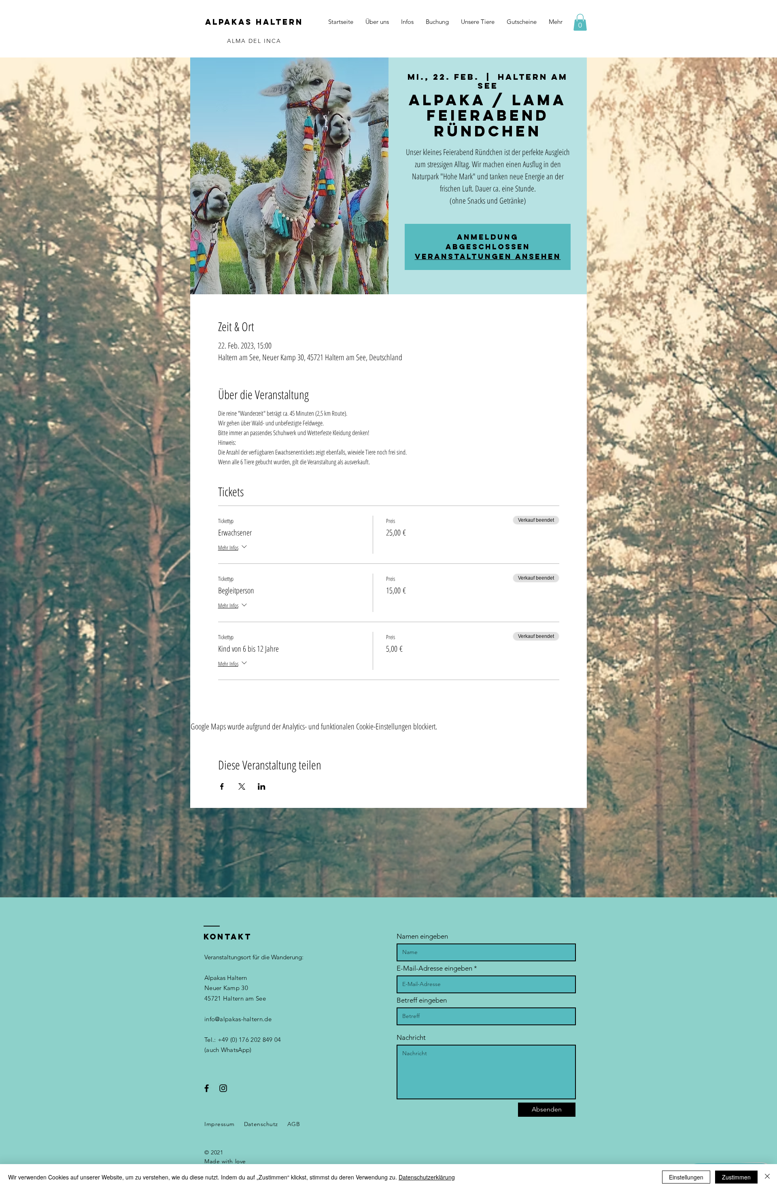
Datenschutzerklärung (427, 1177)
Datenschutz (261, 1124)
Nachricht (411, 1037)
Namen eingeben (422, 936)
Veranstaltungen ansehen (488, 256)
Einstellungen (686, 1177)
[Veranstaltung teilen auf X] (242, 786)
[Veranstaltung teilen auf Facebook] (222, 786)
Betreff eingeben (422, 1000)
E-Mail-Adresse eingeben (434, 968)
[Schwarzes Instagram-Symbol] (223, 1088)
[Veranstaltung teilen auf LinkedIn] (261, 786)
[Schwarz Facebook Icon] (207, 1088)
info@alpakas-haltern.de (238, 1019)
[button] (580, 22)
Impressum (219, 1124)
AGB (293, 1124)
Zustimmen (736, 1177)
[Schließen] (767, 1177)
